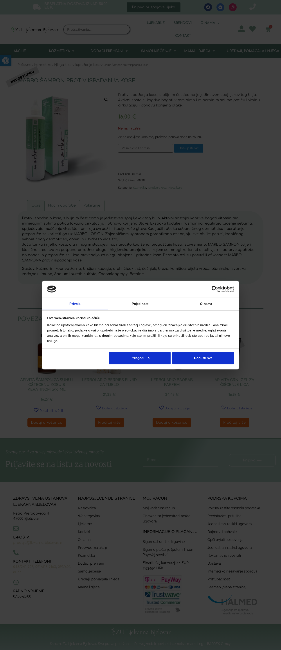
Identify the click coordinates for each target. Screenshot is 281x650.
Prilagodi (137, 358)
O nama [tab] (206, 303)
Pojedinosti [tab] (140, 303)
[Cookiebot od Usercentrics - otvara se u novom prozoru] (215, 289)
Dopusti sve (203, 358)
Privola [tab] (74, 303)
